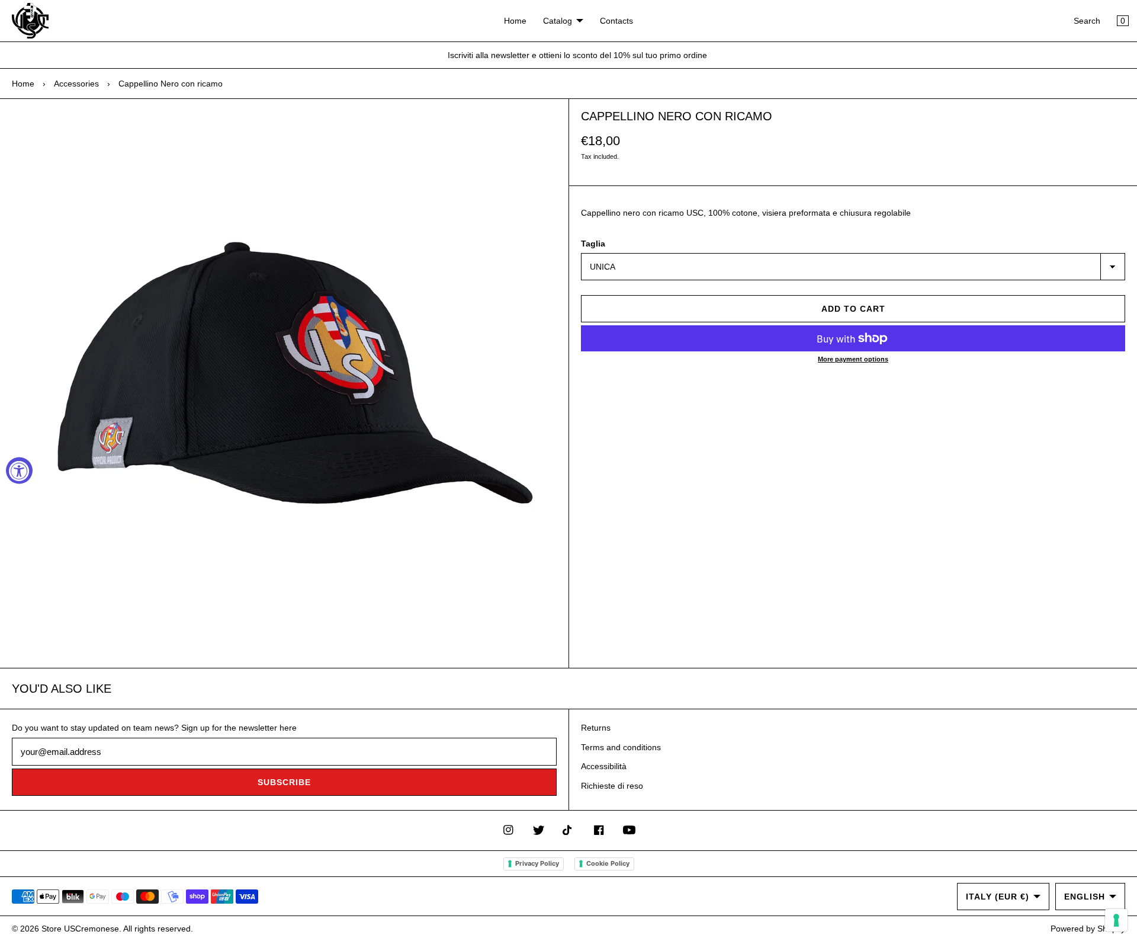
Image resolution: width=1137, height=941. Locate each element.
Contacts (616, 20)
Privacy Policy (537, 863)
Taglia (593, 243)
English (1084, 896)
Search (1087, 20)
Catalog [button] (557, 20)
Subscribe (284, 782)
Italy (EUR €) (997, 896)
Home (515, 20)
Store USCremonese (80, 928)
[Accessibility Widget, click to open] (19, 470)
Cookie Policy (607, 863)
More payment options (853, 359)
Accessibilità (604, 766)
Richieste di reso (612, 785)
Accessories (76, 83)
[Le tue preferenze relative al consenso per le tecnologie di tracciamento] (1116, 920)
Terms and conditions (621, 747)
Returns (596, 727)
